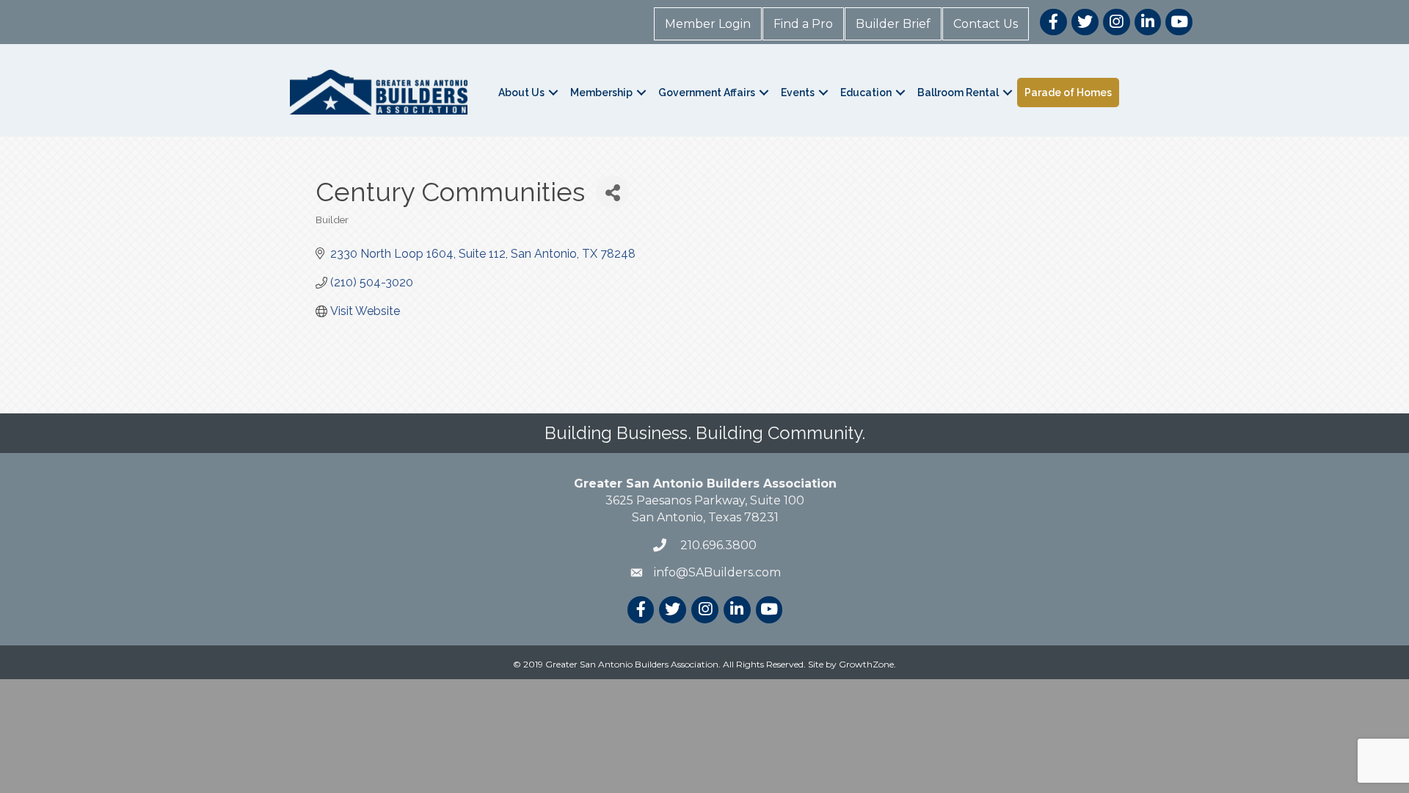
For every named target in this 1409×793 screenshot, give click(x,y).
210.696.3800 (717, 545)
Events (798, 92)
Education (866, 92)
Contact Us (985, 24)
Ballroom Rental (958, 92)
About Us (521, 92)
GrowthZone (866, 664)
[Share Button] (612, 192)
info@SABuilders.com (717, 572)
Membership (601, 92)
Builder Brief (893, 24)
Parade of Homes (1068, 92)
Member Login (708, 24)
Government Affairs (706, 92)
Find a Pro (803, 24)
